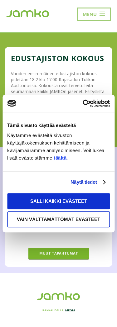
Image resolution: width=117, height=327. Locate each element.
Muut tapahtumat (58, 253)
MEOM (70, 310)
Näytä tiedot (84, 182)
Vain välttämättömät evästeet (58, 219)
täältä (60, 158)
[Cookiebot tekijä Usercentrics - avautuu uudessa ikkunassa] (83, 103)
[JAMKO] (27, 12)
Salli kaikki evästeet (58, 201)
